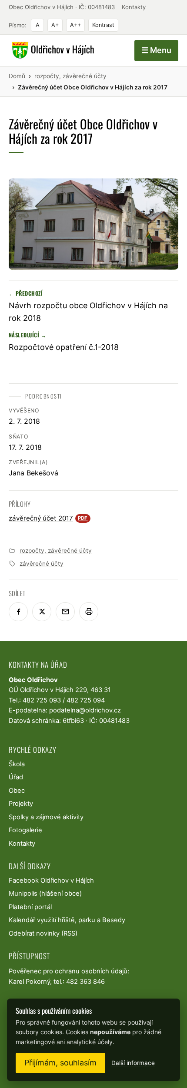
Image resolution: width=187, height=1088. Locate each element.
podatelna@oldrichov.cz (85, 710)
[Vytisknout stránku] (88, 611)
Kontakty (134, 6)
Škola (17, 764)
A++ (75, 25)
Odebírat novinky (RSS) (43, 933)
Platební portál (30, 907)
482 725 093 (42, 700)
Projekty (21, 804)
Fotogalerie (25, 830)
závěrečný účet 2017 (48, 518)
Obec (17, 791)
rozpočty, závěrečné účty (56, 550)
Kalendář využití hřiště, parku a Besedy (67, 920)
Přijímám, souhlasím (60, 1062)
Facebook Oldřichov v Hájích (51, 880)
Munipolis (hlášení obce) (45, 893)
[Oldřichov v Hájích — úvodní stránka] (51, 50)
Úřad (16, 777)
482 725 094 (86, 700)
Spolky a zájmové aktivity (46, 817)
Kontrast (103, 25)
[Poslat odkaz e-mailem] (65, 611)
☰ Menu (156, 50)
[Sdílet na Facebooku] (18, 611)
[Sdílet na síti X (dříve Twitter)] (41, 611)
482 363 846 (85, 982)
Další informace (133, 1062)
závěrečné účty (41, 563)
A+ (55, 25)
